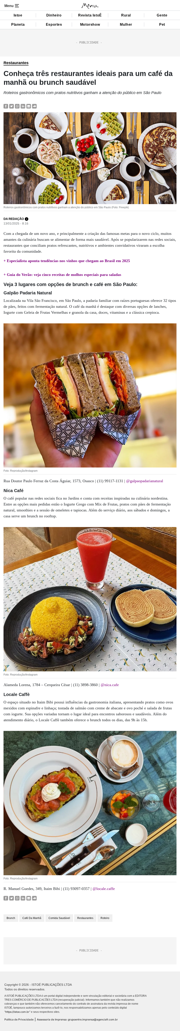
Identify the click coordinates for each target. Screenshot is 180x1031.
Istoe (18, 15)
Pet (162, 24)
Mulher (126, 24)
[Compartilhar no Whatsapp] (17, 106)
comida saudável (59, 918)
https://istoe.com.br (17, 1011)
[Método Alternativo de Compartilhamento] (34, 106)
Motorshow (90, 24)
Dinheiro (54, 15)
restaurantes (85, 918)
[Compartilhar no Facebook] (6, 106)
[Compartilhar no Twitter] (11, 106)
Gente (162, 15)
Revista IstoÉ (90, 15)
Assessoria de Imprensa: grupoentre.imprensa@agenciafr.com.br (77, 1019)
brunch (11, 918)
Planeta (18, 24)
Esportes (54, 24)
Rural (126, 15)
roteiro (105, 918)
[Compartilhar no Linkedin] (23, 106)
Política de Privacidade (19, 1019)
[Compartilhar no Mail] (28, 106)
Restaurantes (16, 63)
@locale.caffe (104, 888)
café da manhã (31, 918)
